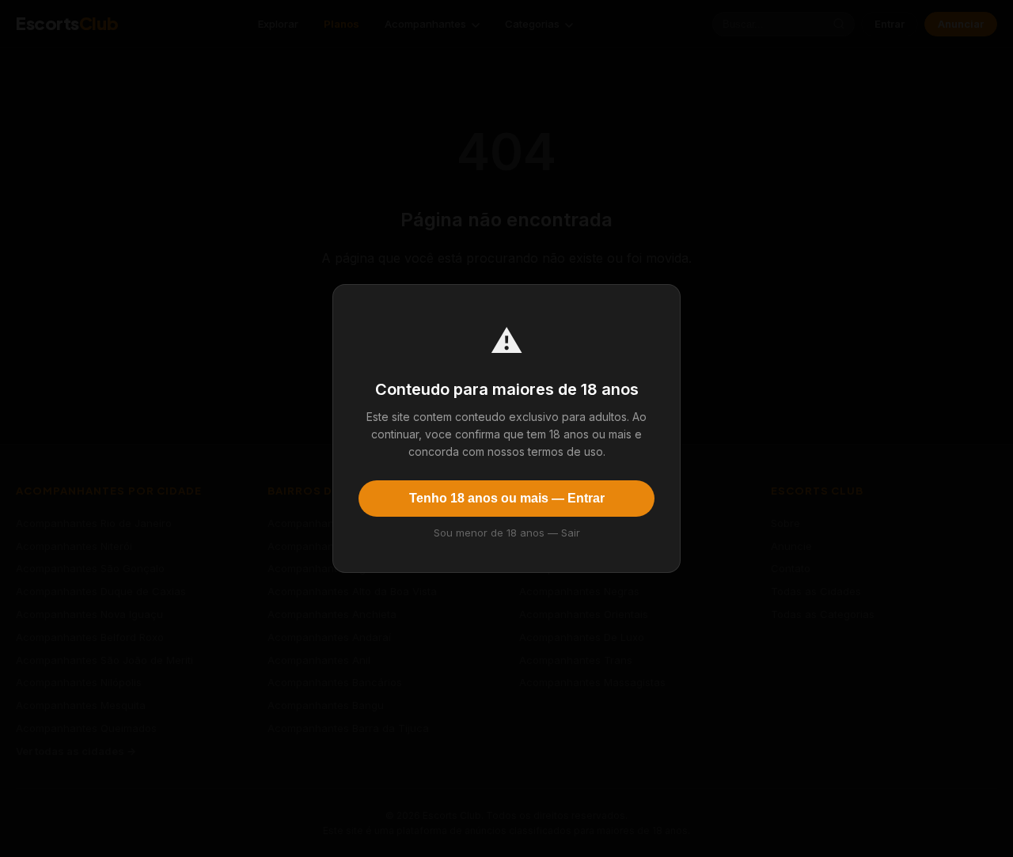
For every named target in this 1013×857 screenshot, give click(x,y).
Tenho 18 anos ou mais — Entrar (507, 498)
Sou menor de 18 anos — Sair (507, 532)
